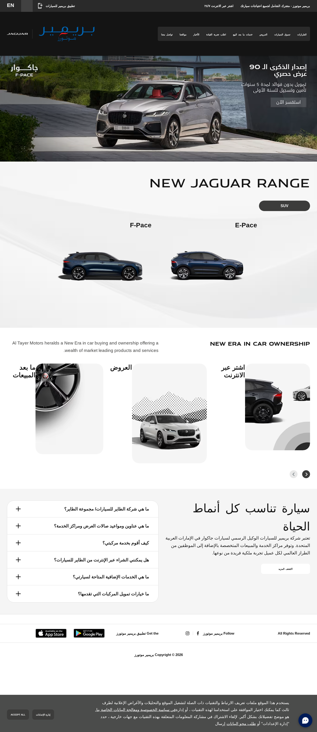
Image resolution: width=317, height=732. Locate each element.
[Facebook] (198, 633)
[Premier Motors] (66, 33)
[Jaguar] (17, 33)
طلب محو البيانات (241, 724)
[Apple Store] (51, 633)
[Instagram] (187, 633)
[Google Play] (89, 633)
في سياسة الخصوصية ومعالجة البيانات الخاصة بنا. (135, 710)
